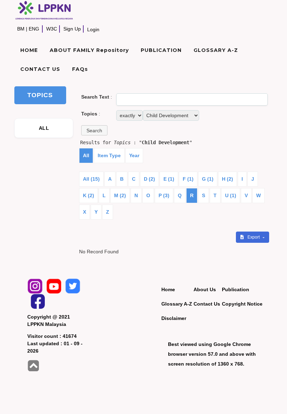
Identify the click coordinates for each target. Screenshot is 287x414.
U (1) (230, 195)
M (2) (120, 195)
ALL (44, 128)
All (86, 155)
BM (20, 29)
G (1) (208, 179)
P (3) (164, 195)
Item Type (109, 155)
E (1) (168, 179)
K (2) (88, 195)
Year (134, 155)
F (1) (188, 179)
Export (254, 237)
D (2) (149, 179)
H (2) (227, 179)
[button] (94, 130)
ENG (34, 29)
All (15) (91, 179)
